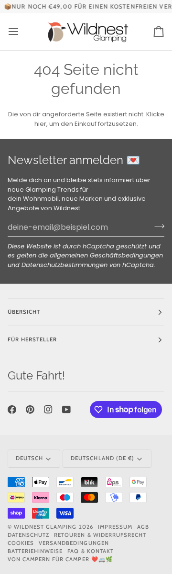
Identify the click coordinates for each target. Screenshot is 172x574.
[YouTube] (66, 409)
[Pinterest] (30, 409)
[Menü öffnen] (22, 31)
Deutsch (29, 458)
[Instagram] (48, 409)
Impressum (115, 526)
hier (40, 123)
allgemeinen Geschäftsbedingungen (106, 255)
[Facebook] (12, 409)
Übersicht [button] (24, 311)
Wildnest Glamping (45, 526)
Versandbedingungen (73, 543)
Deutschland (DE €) (102, 458)
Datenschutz (28, 535)
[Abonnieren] (156, 226)
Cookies (21, 543)
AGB (143, 526)
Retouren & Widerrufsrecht (100, 535)
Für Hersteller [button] (32, 339)
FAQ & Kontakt (90, 551)
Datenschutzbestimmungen (65, 264)
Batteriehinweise (35, 551)
